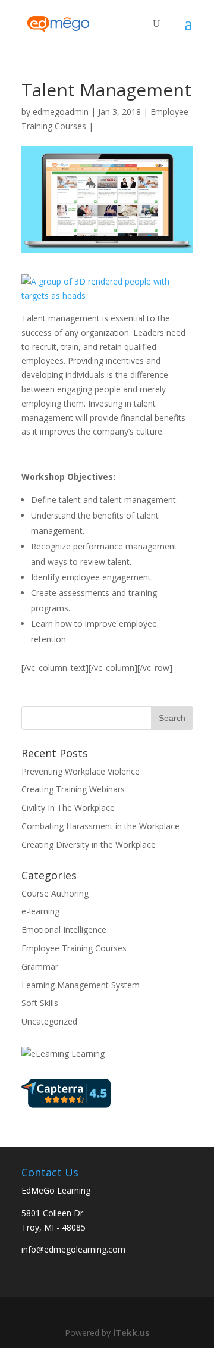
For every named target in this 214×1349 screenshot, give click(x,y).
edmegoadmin (61, 111)
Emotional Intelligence (63, 929)
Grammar (39, 966)
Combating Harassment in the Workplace (100, 826)
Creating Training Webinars (73, 789)
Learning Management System (80, 985)
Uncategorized (49, 1021)
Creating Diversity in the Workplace (88, 844)
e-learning (40, 911)
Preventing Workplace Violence (80, 771)
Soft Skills (39, 1002)
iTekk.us (131, 1332)
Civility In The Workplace (68, 807)
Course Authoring (55, 893)
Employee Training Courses (74, 948)
